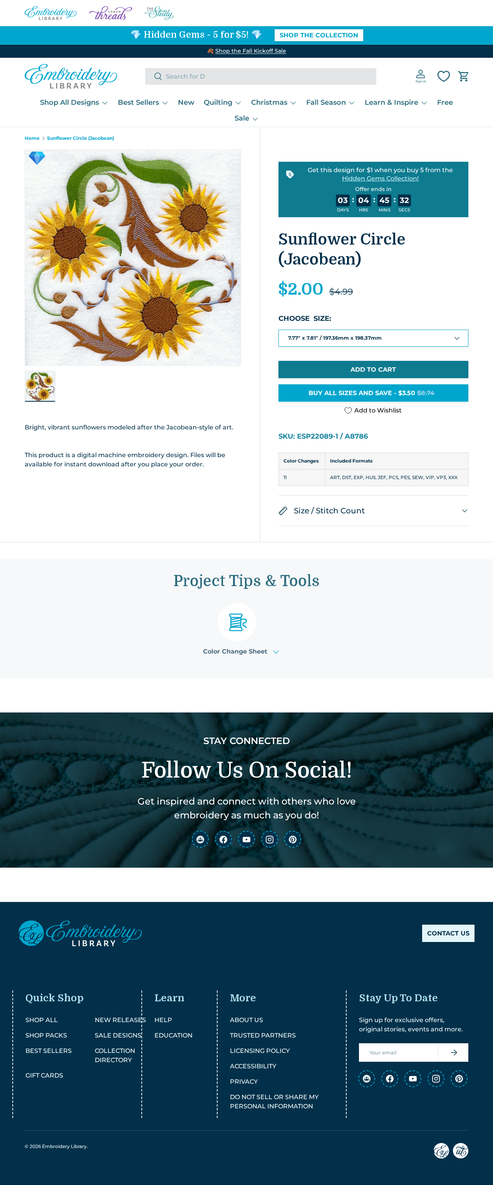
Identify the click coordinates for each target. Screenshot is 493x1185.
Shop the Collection (319, 35)
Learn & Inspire (391, 102)
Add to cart (373, 369)
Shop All (41, 1020)
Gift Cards (44, 1075)
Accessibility (253, 1066)
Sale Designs (118, 1035)
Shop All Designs (69, 102)
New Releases (120, 1020)
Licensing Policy (260, 1050)
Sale (242, 118)
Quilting (218, 102)
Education (173, 1035)
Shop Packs (46, 1035)
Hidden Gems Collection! (380, 178)
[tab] (241, 629)
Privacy (244, 1081)
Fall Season (326, 102)
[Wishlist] (443, 76)
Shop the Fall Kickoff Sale (250, 50)
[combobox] (260, 76)
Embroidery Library (64, 1146)
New (186, 102)
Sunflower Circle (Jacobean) (80, 138)
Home (32, 138)
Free (445, 102)
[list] (133, 257)
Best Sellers (138, 102)
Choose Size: (304, 318)
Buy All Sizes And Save (371, 393)
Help (163, 1020)
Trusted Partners (263, 1035)
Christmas (269, 102)
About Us (246, 1020)
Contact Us (448, 933)
